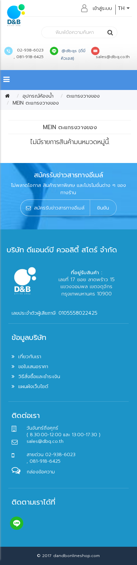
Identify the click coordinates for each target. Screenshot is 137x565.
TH (122, 8)
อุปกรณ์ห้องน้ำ (38, 96)
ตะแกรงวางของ (83, 96)
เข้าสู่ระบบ (102, 8)
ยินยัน (103, 207)
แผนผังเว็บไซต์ (33, 386)
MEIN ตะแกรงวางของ (36, 103)
